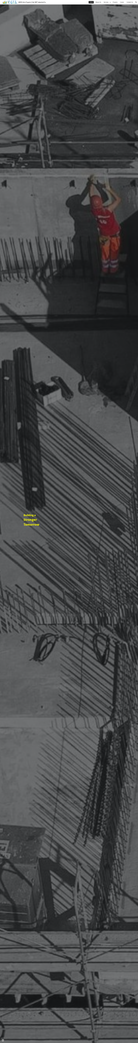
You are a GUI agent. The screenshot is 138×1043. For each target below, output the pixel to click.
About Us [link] (98, 2)
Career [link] (122, 2)
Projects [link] (115, 2)
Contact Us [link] (130, 2)
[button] (136, 2)
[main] (69, 524)
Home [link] (91, 2)
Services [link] (106, 2)
